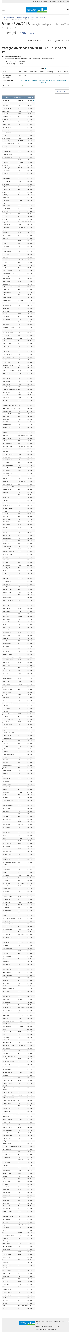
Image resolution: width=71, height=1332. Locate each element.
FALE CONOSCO (37, 1)
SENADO (54, 1)
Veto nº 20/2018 (40, 17)
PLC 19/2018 (22, 32)
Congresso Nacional (9, 17)
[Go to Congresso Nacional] (36, 9)
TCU (64, 1)
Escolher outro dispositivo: (35, 40)
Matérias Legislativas (23, 17)
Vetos (32, 17)
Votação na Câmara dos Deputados (18, 97)
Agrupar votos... (61, 91)
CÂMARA (60, 1)
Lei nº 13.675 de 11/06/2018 (27, 34)
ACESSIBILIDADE (47, 1)
